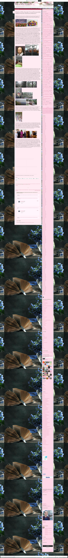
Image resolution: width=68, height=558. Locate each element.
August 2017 (44, 230)
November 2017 (44, 227)
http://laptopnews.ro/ (44, 405)
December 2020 (44, 188)
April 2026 (43, 121)
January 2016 (44, 250)
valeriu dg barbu (44, 324)
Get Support (44, 397)
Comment (37, 226)
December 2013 (44, 276)
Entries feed (44, 387)
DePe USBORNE (44, 310)
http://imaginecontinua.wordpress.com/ (46, 404)
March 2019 (44, 210)
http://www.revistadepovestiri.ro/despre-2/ (46, 422)
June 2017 (44, 232)
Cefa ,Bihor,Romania (44, 503)
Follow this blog (47, 477)
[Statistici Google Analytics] (44, 461)
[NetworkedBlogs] (47, 476)
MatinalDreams (44, 439)
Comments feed (44, 388)
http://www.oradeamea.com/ (45, 421)
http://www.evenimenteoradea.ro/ (45, 418)
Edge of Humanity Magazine (45, 302)
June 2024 (44, 144)
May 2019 (43, 208)
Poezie (43, 341)
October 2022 (44, 165)
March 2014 (44, 273)
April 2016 (43, 247)
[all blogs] (44, 467)
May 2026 (43, 120)
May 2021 (43, 183)
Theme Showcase (44, 325)
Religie (18, 184)
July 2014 (43, 269)
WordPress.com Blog (44, 329)
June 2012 (44, 293)
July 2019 (43, 206)
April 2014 (43, 272)
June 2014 (44, 270)
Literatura (43, 340)
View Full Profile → (44, 522)
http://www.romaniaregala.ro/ (45, 423)
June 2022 (44, 169)
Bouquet (43, 326)
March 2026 (44, 122)
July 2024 (43, 143)
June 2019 (44, 207)
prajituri (43, 343)
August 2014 (44, 268)
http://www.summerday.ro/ (45, 424)
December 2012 (44, 289)
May (13, 11)
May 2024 (43, 145)
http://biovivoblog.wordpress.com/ (45, 400)
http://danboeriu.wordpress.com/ (45, 401)
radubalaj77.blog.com (44, 441)
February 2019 (44, 211)
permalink (29, 184)
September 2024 (44, 141)
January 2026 (44, 124)
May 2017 (43, 233)
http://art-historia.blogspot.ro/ (45, 399)
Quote (17, 184)
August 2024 (44, 142)
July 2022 (43, 168)
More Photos (44, 540)
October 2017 (44, 228)
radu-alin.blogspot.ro (44, 440)
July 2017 (43, 231)
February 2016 (44, 249)
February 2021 (44, 186)
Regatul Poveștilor (44, 442)
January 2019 (44, 212)
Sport (43, 346)
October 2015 (44, 253)
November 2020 (44, 189)
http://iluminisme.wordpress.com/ (45, 403)
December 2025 (44, 125)
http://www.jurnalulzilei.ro (45, 420)
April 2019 (43, 209)
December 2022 (44, 163)
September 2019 (44, 204)
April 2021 (43, 184)
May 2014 (43, 271)
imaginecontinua (44, 309)
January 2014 (44, 275)
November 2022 (44, 164)
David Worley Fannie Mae (45, 307)
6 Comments (16, 185)
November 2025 (44, 126)
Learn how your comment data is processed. (29, 228)
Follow (43, 358)
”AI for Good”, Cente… (47, 530)
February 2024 (44, 148)
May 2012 (43, 294)
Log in (43, 386)
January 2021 (44, 187)
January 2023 (44, 162)
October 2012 (44, 290)
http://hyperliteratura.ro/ (45, 402)
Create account (44, 385)
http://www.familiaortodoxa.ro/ (45, 419)
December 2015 (44, 251)
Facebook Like (45, 542)
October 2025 (44, 127)
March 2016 (44, 248)
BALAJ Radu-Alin (23, 4)
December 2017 (44, 226)
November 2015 (44, 252)
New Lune (43, 301)
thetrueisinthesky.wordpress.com (45, 444)
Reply (37, 210)
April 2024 (43, 146)
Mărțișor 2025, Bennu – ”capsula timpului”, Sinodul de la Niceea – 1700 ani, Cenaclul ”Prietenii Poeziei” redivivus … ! (47, 45)
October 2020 (44, 190)
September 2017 (44, 229)
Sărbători (20, 184)
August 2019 (44, 205)
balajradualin (44, 327)
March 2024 (44, 147)
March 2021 (44, 185)
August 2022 (44, 167)
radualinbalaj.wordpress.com (45, 300)
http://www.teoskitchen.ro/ (45, 425)
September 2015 (44, 254)
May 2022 (43, 170)
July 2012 (43, 292)
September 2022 (44, 166)
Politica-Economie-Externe (45, 342)
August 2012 (44, 291)
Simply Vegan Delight (44, 308)
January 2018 (44, 225)
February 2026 (44, 123)
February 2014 (44, 274)
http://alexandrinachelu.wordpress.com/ (46, 398)
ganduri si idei (24, 184)
